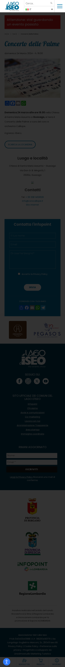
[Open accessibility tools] (6, 661)
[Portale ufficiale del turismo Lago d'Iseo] (12, 6)
